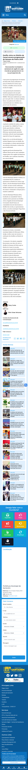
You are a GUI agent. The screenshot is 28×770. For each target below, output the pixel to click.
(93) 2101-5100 (13, 596)
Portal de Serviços (6, 713)
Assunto (5, 636)
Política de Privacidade (20, 760)
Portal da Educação (7, 690)
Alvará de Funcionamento (8, 717)
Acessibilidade (13, 3)
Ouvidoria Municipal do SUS (9, 742)
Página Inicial (7, 21)
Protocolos (4, 729)
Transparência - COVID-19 (9, 706)
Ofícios (3, 724)
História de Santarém (7, 693)
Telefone (5, 617)
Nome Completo (7, 604)
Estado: (5, 623)
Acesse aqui (6, 335)
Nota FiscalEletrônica (7, 744)
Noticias (4, 695)
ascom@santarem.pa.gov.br (10, 322)
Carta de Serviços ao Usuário (9, 719)
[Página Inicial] (14, 9)
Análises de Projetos (7, 731)
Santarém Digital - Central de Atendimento (13, 722)
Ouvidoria (4, 702)
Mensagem (6, 643)
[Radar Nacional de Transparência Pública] (14, 680)
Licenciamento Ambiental (8, 737)
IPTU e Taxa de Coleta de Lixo (9, 715)
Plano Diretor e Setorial (8, 740)
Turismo (4, 699)
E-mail (4, 610)
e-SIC (3, 704)
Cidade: (5, 630)
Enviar (14, 657)
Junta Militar (5, 749)
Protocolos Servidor (7, 726)
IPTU (3, 746)
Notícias (14, 21)
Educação (20, 21)
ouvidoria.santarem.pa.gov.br (11, 328)
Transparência (5, 697)
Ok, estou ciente (14, 762)
